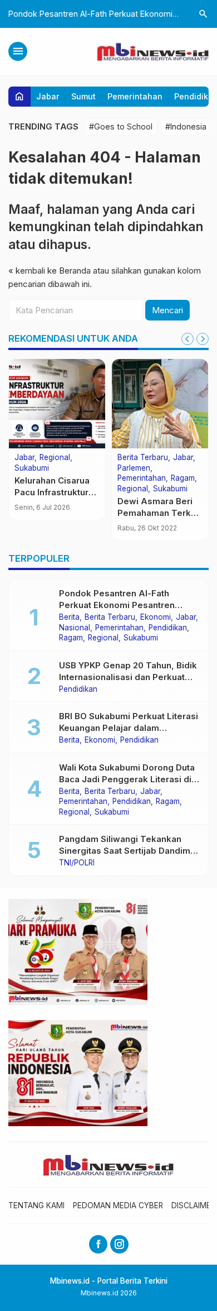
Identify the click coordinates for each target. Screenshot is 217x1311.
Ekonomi (155, 617)
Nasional (74, 628)
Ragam (183, 478)
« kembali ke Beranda (49, 270)
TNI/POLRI (77, 863)
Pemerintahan (134, 96)
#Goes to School (120, 126)
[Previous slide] (187, 339)
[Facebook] (98, 1244)
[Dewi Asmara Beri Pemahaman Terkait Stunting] (160, 403)
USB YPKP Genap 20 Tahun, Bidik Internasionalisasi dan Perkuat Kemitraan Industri (128, 677)
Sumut (83, 96)
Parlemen (133, 468)
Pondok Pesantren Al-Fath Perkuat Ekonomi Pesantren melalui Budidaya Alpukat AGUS (125, 605)
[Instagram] (119, 1244)
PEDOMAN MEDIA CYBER (118, 1205)
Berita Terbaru (142, 458)
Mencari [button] (167, 310)
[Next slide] (202, 339)
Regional (55, 458)
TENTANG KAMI (36, 1205)
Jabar (48, 96)
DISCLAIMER (193, 1205)
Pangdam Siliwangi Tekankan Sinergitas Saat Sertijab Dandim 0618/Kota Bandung (124, 851)
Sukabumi (31, 468)
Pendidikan (168, 628)
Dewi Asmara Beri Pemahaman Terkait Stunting (159, 513)
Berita (69, 617)
